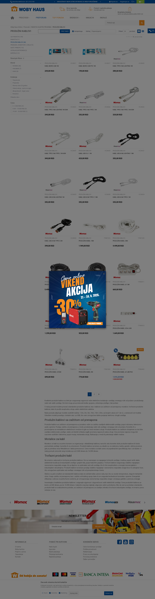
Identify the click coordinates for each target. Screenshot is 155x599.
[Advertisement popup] (77, 299)
